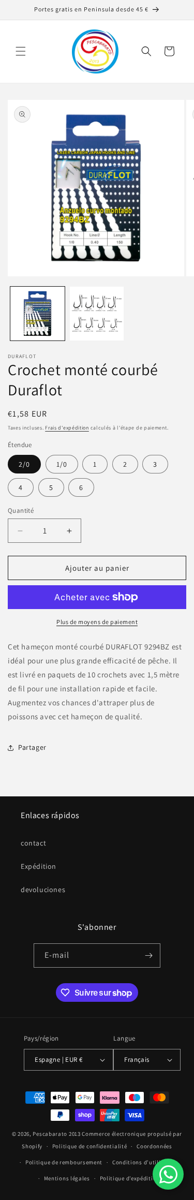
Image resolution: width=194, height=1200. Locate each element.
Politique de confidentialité (89, 1146)
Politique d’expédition (130, 1178)
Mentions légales (67, 1178)
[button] (20, 51)
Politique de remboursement (63, 1162)
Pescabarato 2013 (56, 1133)
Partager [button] (32, 747)
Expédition (38, 866)
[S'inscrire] (148, 955)
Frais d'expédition (67, 427)
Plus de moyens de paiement (97, 622)
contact (33, 843)
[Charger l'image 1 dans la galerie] (37, 314)
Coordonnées (154, 1146)
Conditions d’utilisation (145, 1162)
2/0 (24, 464)
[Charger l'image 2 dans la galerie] (97, 314)
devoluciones (43, 889)
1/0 (61, 464)
